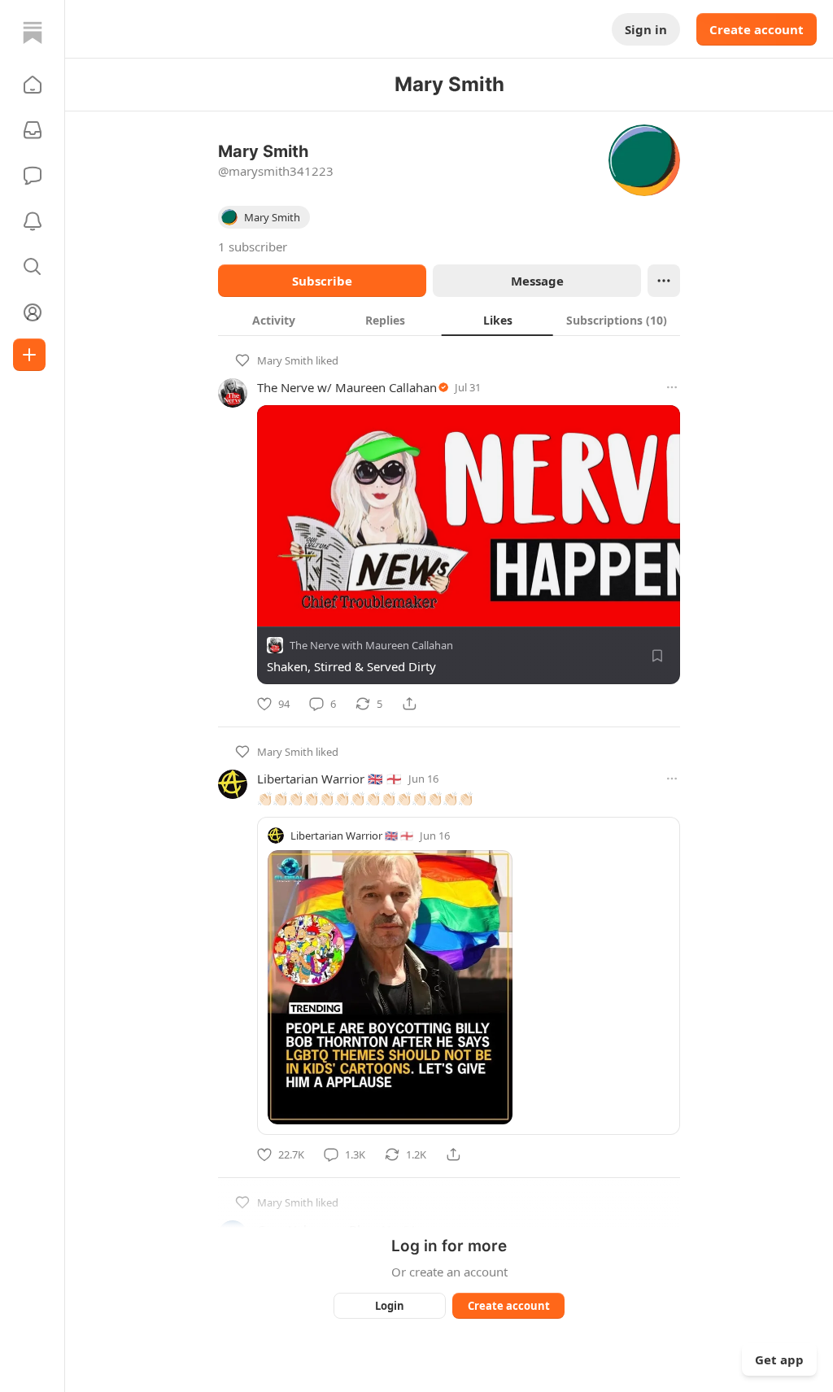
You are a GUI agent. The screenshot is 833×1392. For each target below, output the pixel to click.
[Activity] (32, 221)
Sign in (646, 29)
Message (537, 281)
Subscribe (322, 281)
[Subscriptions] (32, 130)
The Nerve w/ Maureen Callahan (347, 387)
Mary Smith (285, 360)
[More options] (672, 387)
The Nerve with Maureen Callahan (371, 645)
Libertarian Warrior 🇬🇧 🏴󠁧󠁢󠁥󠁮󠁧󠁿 (329, 778)
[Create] (29, 354)
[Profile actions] (664, 280)
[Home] (32, 32)
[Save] (657, 656)
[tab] (273, 319)
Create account (756, 29)
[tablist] (449, 319)
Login (389, 1305)
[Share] (409, 704)
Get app (779, 1359)
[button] (32, 84)
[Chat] (32, 175)
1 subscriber (252, 246)
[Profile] (32, 312)
